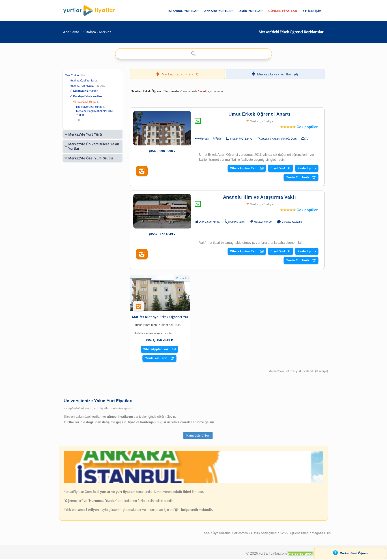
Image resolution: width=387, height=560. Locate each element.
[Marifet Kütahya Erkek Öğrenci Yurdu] (160, 293)
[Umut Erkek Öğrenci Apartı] (162, 128)
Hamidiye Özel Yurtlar (89, 106)
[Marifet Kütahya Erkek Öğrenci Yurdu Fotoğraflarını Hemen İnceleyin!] (138, 308)
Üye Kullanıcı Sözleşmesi (231, 533)
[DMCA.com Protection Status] (300, 553)
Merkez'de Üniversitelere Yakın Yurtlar (93, 146)
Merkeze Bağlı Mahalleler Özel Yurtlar (95, 113)
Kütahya (89, 32)
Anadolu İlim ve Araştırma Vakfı (259, 197)
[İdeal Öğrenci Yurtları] (193, 482)
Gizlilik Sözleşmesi (264, 533)
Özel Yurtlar (72, 75)
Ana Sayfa (71, 32)
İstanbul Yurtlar (183, 11)
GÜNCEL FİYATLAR (282, 11)
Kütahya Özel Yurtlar (81, 80)
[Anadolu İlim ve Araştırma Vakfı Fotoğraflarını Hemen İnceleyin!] (142, 254)
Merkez (105, 32)
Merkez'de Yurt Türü (85, 134)
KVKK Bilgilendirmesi (295, 533)
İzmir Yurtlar (251, 11)
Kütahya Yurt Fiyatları (87, 85)
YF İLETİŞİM (312, 11)
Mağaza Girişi (321, 533)
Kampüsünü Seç (198, 435)
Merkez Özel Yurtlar (85, 101)
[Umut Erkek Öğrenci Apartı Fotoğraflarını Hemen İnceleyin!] (142, 171)
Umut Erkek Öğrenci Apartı (259, 114)
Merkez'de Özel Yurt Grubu (90, 158)
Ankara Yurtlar (218, 11)
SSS (207, 533)
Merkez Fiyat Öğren (354, 553)
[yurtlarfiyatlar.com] (91, 11)
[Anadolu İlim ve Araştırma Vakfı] (162, 211)
